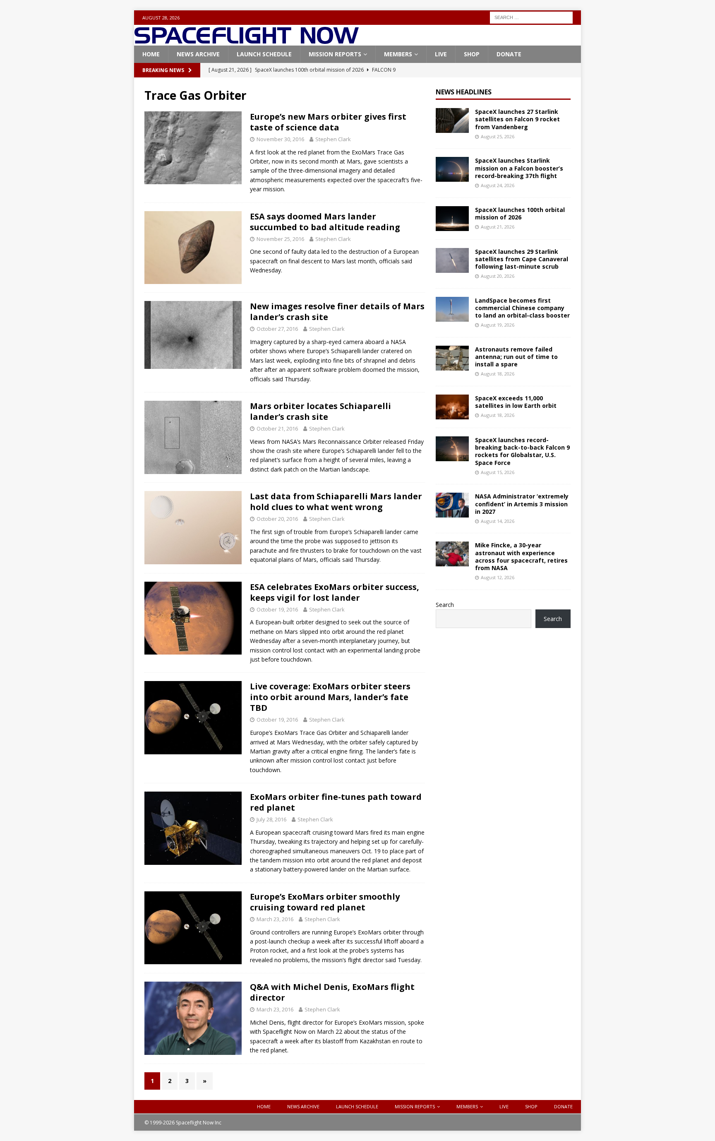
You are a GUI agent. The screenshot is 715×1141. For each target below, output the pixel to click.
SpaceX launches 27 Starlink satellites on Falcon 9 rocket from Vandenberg (517, 119)
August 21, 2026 (497, 227)
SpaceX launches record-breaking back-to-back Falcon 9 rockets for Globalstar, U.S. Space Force (522, 451)
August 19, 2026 (497, 325)
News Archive (198, 54)
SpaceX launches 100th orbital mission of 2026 (520, 213)
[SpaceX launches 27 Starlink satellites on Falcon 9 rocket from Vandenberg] (452, 120)
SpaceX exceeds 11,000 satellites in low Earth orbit (516, 401)
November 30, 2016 (280, 139)
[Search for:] (531, 17)
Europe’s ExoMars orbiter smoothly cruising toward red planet (325, 902)
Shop (472, 54)
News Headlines (464, 91)
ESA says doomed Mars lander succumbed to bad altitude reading (325, 222)
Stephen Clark (333, 139)
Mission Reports (335, 54)
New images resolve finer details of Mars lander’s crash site (337, 312)
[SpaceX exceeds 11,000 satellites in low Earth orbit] (452, 407)
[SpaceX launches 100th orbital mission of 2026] (452, 218)
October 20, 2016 (277, 518)
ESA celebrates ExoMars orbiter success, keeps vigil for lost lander (334, 592)
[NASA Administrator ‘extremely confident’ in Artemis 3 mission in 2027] (452, 505)
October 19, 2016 (277, 609)
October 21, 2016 (277, 428)
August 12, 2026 (497, 577)
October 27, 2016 (277, 328)
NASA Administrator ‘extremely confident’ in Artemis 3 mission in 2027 (522, 503)
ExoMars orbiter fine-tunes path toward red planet (336, 802)
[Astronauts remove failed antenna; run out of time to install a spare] (452, 358)
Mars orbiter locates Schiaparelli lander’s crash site (320, 411)
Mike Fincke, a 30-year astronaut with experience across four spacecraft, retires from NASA (521, 556)
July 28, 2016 (271, 819)
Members (398, 54)
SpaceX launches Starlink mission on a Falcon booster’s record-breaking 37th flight (519, 167)
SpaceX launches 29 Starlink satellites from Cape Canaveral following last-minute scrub (521, 259)
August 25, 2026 (497, 136)
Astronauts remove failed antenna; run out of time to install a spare (516, 356)
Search (445, 605)
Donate (509, 54)
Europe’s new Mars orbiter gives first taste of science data (328, 122)
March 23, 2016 (275, 919)
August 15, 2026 (497, 472)
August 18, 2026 (497, 374)
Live (441, 54)
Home (151, 54)
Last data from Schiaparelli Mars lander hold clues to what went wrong (336, 502)
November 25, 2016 (280, 239)
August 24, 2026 (497, 185)
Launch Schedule (264, 54)
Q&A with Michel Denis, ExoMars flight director (332, 992)
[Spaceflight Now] (246, 41)
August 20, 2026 (497, 276)
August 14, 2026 (497, 521)
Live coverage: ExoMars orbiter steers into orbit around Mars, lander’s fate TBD (330, 697)
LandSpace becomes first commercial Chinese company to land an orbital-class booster (522, 307)
